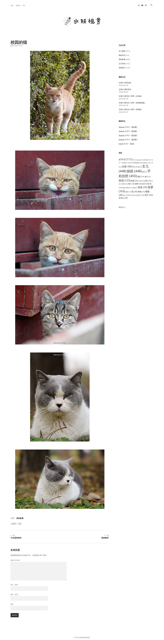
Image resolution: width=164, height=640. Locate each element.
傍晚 (125, 163)
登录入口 (122, 207)
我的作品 (122, 55)
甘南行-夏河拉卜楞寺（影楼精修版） (132, 103)
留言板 (18, 5)
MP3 (135, 160)
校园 (134, 180)
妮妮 (134, 171)
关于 (24, 5)
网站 (12, 604)
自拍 (128, 192)
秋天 (130, 188)
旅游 (124, 180)
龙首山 (123, 198)
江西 (141, 181)
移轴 (135, 187)
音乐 (135, 195)
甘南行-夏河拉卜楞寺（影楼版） (131, 109)
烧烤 (138, 184)
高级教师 (105, 538)
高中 (149, 194)
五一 (121, 163)
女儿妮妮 (122, 51)
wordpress (148, 160)
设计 (125, 195)
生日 (145, 183)
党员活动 (138, 163)
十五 (149, 163)
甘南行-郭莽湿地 (125, 83)
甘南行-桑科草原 (125, 89)
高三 (141, 195)
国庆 (140, 167)
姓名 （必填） (15, 585)
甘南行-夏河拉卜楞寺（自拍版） (131, 96)
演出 (131, 184)
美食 (142, 187)
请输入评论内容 (15, 560)
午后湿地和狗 (16, 538)
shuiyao (122, 127)
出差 (145, 163)
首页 (12, 5)
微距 (144, 172)
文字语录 (122, 63)
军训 (132, 144)
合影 (127, 166)
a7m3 (14, 524)
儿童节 (130, 163)
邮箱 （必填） (15, 594)
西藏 (141, 191)
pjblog (139, 160)
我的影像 (20, 518)
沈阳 (147, 181)
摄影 (140, 176)
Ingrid (121, 144)
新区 (147, 177)
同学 (135, 167)
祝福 (124, 187)
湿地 (124, 184)
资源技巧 (122, 68)
